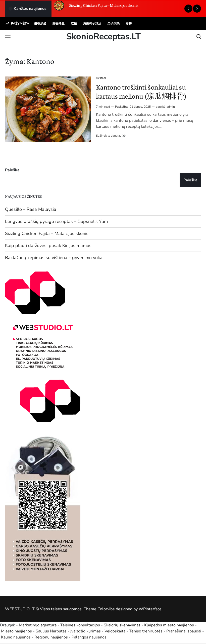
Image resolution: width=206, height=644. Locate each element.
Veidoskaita (115, 631)
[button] (188, 9)
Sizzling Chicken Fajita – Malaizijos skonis (103, 5)
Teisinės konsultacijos (80, 625)
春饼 (129, 23)
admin (171, 107)
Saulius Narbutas (51, 631)
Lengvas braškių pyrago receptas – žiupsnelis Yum (56, 221)
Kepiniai (101, 77)
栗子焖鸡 (114, 23)
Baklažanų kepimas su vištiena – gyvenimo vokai (54, 258)
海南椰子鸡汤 (92, 23)
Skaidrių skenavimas (122, 625)
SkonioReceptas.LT (103, 36)
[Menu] (8, 36)
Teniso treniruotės (146, 631)
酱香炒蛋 (40, 23)
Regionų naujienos (51, 637)
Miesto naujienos (16, 631)
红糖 (74, 23)
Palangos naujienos (89, 637)
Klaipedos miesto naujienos (169, 625)
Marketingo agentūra (38, 625)
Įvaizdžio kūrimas (85, 631)
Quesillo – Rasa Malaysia (30, 209)
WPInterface (150, 609)
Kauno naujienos (16, 637)
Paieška (12, 170)
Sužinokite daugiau (111, 135)
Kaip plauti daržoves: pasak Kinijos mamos (48, 246)
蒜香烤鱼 (59, 23)
